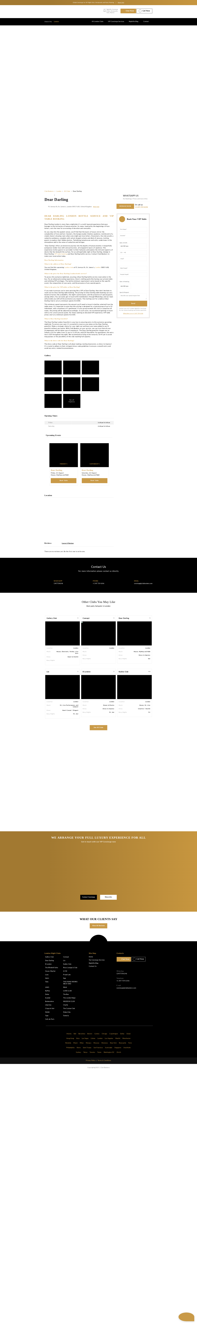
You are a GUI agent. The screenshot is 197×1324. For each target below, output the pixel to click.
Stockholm (127, 1047)
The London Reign (69, 998)
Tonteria (66, 1015)
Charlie (65, 1005)
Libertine (48, 1005)
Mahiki (47, 1012)
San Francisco (98, 1047)
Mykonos (104, 1043)
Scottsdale (108, 1047)
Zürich (119, 1052)
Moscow (96, 1043)
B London (86, 672)
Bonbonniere (49, 1001)
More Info (102, 808)
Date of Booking (124, 281)
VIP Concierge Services (116, 21)
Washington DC (109, 1052)
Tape (46, 1015)
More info (121, 2)
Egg (64, 978)
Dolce (47, 994)
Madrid (117, 1038)
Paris (130, 1043)
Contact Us (93, 966)
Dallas (122, 1034)
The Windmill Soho (51, 967)
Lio (48, 672)
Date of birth (123, 242)
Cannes (96, 1034)
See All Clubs (98, 727)
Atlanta (68, 1034)
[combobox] (122, 252)
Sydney (78, 1052)
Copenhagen (113, 1034)
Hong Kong (70, 1038)
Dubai (129, 1034)
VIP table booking (60, 254)
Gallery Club (52, 618)
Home (91, 957)
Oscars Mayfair (50, 971)
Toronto (92, 1052)
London (56, 21)
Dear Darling (124, 618)
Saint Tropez (87, 1047)
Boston (89, 1034)
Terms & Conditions (104, 1060)
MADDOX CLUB (69, 1001)
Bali (75, 1034)
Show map (96, 206)
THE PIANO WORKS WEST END (70, 983)
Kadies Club (123, 672)
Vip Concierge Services (97, 960)
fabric (47, 978)
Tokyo (85, 1052)
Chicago (104, 1034)
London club (68, 267)
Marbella (68, 1043)
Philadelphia (70, 1047)
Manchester (126, 1038)
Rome (79, 1047)
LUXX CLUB (67, 991)
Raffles (47, 991)
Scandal (47, 998)
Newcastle (122, 1043)
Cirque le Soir (49, 1008)
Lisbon (93, 1038)
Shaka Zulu (67, 1012)
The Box (66, 994)
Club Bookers (49, 191)
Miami (75, 1043)
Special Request (124, 292)
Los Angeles (109, 1038)
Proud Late (67, 975)
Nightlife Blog (133, 21)
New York (113, 1043)
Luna (46, 975)
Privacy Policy (91, 1060)
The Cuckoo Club (69, 1008)
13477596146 (58, 583)
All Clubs (67, 191)
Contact (146, 21)
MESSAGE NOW (125, 206)
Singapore (117, 1047)
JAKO (47, 987)
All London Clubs (97, 21)
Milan (82, 1043)
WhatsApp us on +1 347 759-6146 (133, 313)
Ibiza (77, 1038)
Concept (86, 618)
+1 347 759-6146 (141, 207)
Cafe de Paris (49, 1019)
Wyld (65, 987)
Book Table (64, 480)
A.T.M (65, 971)
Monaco (88, 1043)
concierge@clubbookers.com (143, 583)
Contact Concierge (88, 897)
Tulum (99, 1052)
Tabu (46, 982)
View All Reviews (98, 925)
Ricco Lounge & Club (70, 967)
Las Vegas (85, 1038)
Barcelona (81, 1034)
